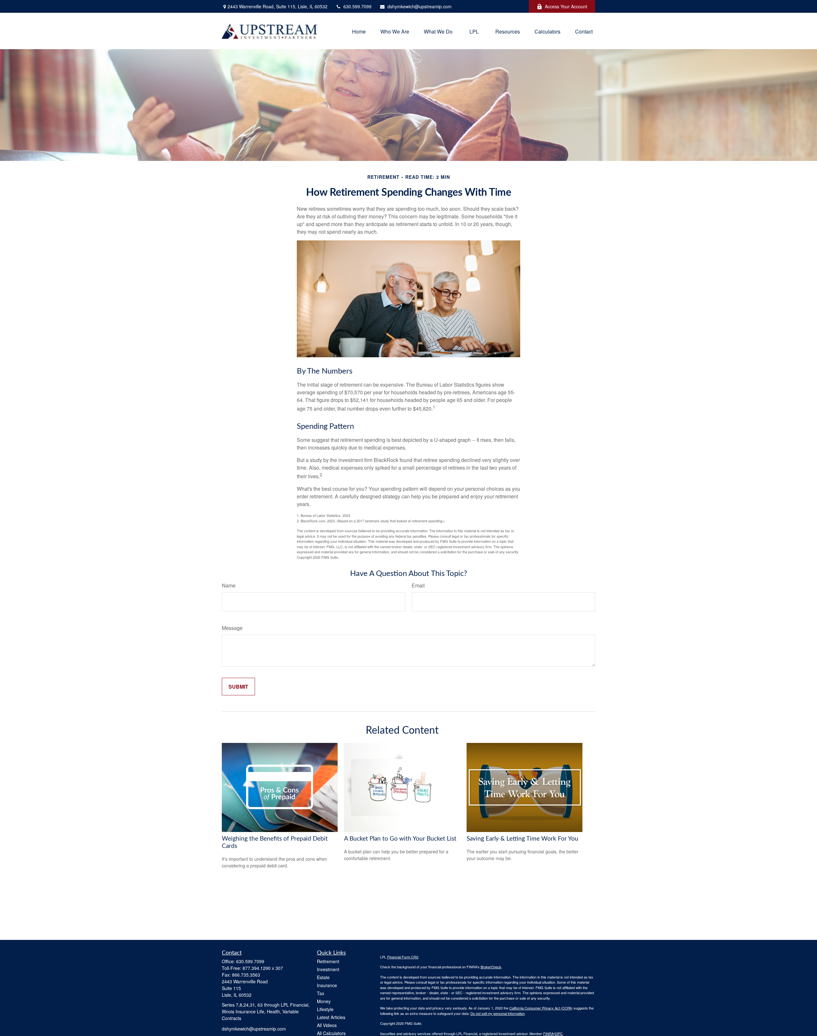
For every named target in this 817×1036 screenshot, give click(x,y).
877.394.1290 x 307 (263, 968)
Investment (328, 969)
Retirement (328, 961)
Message (232, 627)
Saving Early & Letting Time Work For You (522, 839)
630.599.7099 (357, 6)
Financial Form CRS (402, 956)
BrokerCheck (491, 966)
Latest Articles (331, 1017)
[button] (358, 30)
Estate (323, 977)
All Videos (327, 1025)
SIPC (559, 1033)
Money (324, 1001)
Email (418, 585)
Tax (320, 993)
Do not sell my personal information (497, 1013)
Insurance (327, 985)
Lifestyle (325, 1009)
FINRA (548, 1033)
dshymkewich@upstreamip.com (419, 6)
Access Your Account (566, 6)
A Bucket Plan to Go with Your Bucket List (400, 839)
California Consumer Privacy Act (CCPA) (541, 1007)
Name (229, 585)
